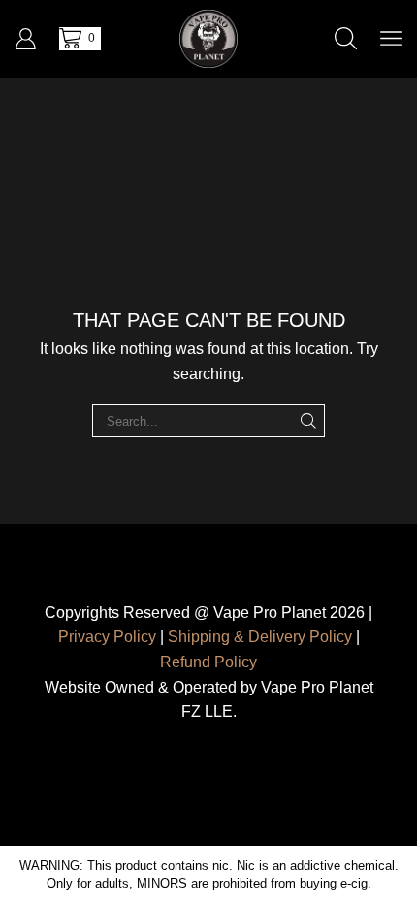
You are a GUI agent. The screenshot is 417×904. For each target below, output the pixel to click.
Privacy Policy (107, 637)
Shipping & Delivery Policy (260, 637)
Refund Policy (208, 662)
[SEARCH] (308, 420)
